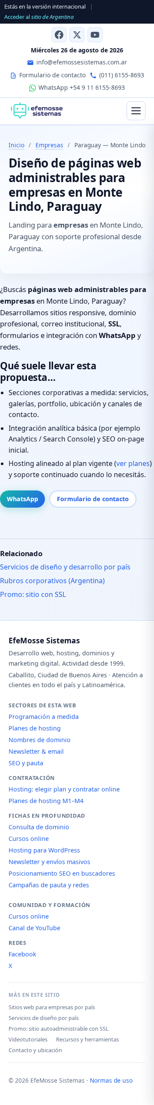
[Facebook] (59, 35)
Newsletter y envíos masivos (49, 862)
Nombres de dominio (40, 740)
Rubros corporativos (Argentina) (52, 580)
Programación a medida (44, 716)
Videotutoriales (28, 1039)
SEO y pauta (26, 763)
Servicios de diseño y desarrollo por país (65, 567)
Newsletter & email (36, 751)
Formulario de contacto (93, 499)
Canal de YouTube (34, 928)
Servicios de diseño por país (44, 1018)
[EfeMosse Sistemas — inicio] (37, 110)
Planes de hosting (35, 728)
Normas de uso (111, 1080)
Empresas (49, 145)
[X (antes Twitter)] (77, 35)
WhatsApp (22, 499)
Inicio (16, 145)
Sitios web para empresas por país (52, 1007)
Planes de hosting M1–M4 (46, 801)
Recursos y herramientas (87, 1039)
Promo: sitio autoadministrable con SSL (59, 1028)
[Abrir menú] (136, 110)
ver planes (133, 463)
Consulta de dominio (39, 827)
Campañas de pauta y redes (49, 885)
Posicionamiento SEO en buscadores (62, 873)
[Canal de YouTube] (95, 35)
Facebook (22, 954)
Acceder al (39, 17)
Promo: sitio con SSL (33, 594)
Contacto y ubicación (35, 1050)
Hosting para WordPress (44, 850)
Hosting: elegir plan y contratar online (64, 789)
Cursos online (29, 838)
